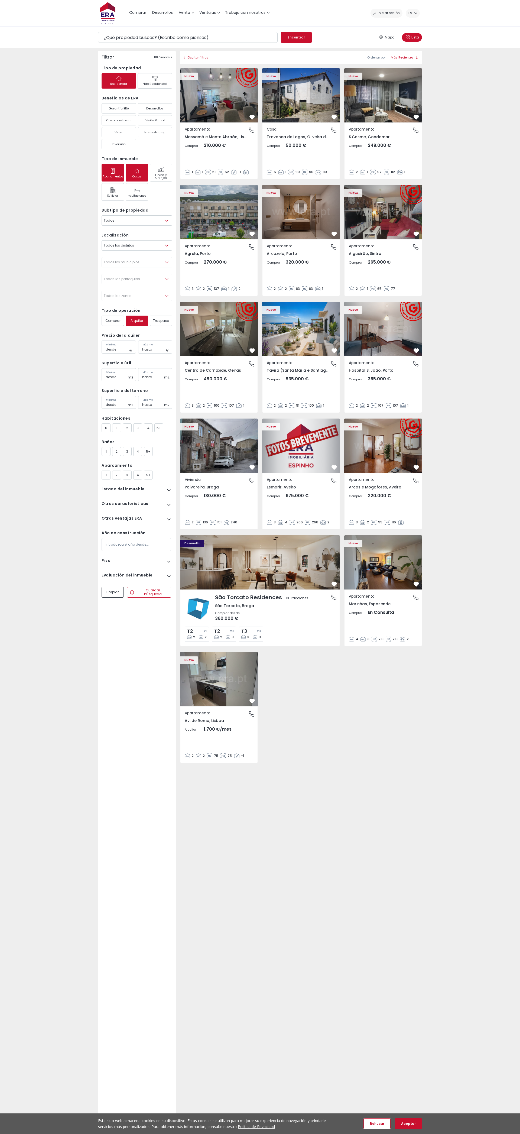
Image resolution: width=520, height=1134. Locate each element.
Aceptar (408, 1123)
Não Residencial (155, 84)
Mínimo (111, 344)
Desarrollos (155, 108)
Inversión (119, 144)
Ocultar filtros (197, 57)
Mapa (390, 37)
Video (119, 132)
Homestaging (154, 132)
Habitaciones (137, 196)
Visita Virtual (155, 120)
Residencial (119, 84)
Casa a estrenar (119, 120)
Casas (136, 176)
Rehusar (377, 1123)
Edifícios (113, 196)
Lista (415, 37)
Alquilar (137, 320)
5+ (159, 428)
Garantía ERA (119, 108)
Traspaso (161, 320)
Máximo (147, 344)
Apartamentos (113, 176)
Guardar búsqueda (153, 592)
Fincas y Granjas (161, 176)
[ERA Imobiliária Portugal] (107, 13)
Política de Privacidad (256, 1126)
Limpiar (112, 592)
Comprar (113, 320)
